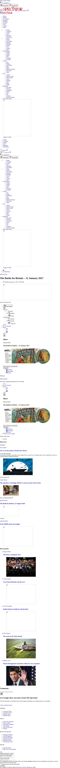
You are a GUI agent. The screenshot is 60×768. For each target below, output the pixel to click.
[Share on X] (7, 330)
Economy (8, 58)
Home (4, 16)
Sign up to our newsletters (9, 749)
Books (7, 63)
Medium (12, 313)
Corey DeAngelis (7, 606)
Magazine (8, 35)
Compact (12, 319)
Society (8, 54)
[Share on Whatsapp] (7, 332)
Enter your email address (6, 755)
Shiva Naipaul (6, 633)
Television (8, 70)
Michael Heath (3, 379)
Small (11, 311)
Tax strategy (6, 725)
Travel (7, 79)
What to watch (9, 76)
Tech (7, 34)
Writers (5, 17)
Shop (4, 27)
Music (7, 68)
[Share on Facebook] (7, 329)
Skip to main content (5, 0)
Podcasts (5, 20)
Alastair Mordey (4, 521)
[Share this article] (4, 334)
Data (7, 56)
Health (8, 84)
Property (8, 80)
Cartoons (8, 96)
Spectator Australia (7, 734)
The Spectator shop (8, 737)
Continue (3, 765)
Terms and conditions (8, 724)
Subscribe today (7, 748)
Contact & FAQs (7, 711)
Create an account (5, 753)
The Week (8, 87)
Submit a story (6, 714)
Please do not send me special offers (11, 764)
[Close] (1, 694)
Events (4, 23)
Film (7, 66)
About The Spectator (8, 721)
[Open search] (1, 150)
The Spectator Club (8, 741)
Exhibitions (9, 65)
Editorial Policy (7, 715)
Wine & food (9, 77)
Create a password (4, 758)
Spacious (13, 323)
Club (4, 24)
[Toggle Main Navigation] (1, 10)
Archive (5, 26)
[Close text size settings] (4, 308)
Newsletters (6, 19)
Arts (7, 62)
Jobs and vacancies (7, 727)
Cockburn (8, 31)
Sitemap (5, 728)
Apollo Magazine (7, 736)
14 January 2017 (7, 302)
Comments (8, 326)
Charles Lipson (7, 579)
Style (7, 83)
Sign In (25, 10)
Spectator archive (7, 739)
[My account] (28, 10)
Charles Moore (3, 480)
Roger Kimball (6, 551)
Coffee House (6, 51)
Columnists (9, 90)
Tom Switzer (3, 447)
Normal (12, 321)
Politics (8, 30)
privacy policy (32, 767)
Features (8, 89)
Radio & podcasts (10, 69)
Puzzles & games (10, 97)
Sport (7, 82)
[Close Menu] (1, 152)
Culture (8, 32)
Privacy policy (6, 723)
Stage (7, 72)
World (7, 55)
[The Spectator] (13, 10)
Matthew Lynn (6, 660)
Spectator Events (7, 740)
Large (12, 316)
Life (4, 73)
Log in (11, 753)
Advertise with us (7, 712)
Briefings (5, 21)
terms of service (22, 767)
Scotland (8, 59)
